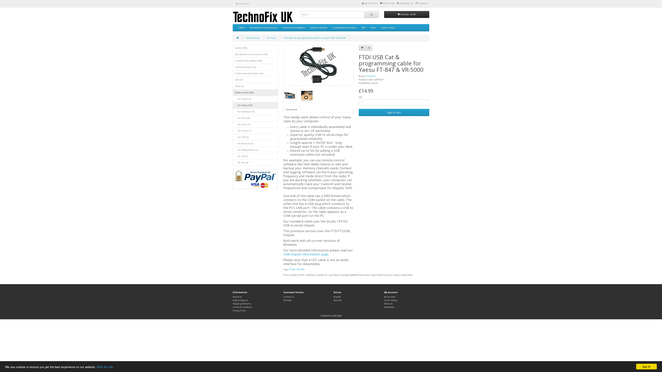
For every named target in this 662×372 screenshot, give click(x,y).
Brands (337, 296)
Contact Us (288, 296)
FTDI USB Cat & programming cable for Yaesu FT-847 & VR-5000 (315, 38)
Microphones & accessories (263, 27)
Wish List (388, 303)
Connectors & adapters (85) (248, 60)
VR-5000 (300, 269)
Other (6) (239, 86)
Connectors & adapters (293, 27)
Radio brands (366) (244, 92)
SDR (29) (239, 79)
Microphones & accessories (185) (251, 54)
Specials (338, 300)
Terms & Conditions (242, 307)
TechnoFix (371, 76)
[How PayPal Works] (255, 179)
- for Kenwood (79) (245, 111)
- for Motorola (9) (244, 143)
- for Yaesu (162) (243, 105)
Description (291, 109)
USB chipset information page (305, 254)
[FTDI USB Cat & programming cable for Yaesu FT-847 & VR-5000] (318, 65)
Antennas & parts (318, 27)
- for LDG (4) (241, 162)
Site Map (287, 300)
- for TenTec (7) (243, 130)
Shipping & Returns (242, 303)
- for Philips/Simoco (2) (246, 149)
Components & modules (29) (249, 73)
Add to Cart (394, 112)
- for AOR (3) (241, 137)
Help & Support (240, 300)
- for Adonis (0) (243, 98)
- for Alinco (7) (242, 124)
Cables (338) (241, 47)
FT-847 (292, 269)
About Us (237, 296)
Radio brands (388, 27)
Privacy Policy (239, 310)
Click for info (105, 367)
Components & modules (344, 27)
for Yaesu (271, 38)
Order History (391, 300)
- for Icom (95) (242, 118)
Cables (241, 27)
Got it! (646, 366)
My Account (389, 296)
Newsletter (389, 307)
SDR (363, 27)
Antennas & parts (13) (245, 67)
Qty (360, 96)
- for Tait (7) (241, 156)
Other (373, 27)
